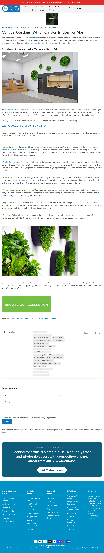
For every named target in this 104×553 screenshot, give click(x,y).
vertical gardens (31, 38)
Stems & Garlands (33, 510)
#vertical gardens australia (41, 375)
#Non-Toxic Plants (47, 360)
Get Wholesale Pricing (52, 470)
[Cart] (99, 8)
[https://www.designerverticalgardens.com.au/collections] (26, 304)
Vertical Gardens (8, 504)
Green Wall (6, 507)
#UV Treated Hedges (40, 366)
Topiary (29, 520)
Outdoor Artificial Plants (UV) (33, 499)
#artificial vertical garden (41, 343)
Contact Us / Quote (72, 497)
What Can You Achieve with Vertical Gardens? (24, 126)
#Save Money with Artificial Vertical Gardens (47, 363)
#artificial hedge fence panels (42, 340)
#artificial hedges (58, 340)
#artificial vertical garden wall (42, 349)
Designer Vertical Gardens (15, 110)
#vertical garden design (41, 372)
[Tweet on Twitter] (95, 333)
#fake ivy (36, 360)
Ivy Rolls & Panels (8, 521)
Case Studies (72, 513)
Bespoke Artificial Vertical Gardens (16, 150)
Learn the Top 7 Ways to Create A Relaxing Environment (34, 318)
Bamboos (50, 502)
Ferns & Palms (52, 512)
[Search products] (91, 8)
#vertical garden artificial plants (43, 369)
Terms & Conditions (71, 521)
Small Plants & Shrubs (32, 505)
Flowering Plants (33, 513)
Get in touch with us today (59, 283)
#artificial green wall (39, 332)
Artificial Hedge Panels (10, 514)
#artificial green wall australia (42, 335)
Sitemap (70, 529)
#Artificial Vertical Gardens (41, 352)
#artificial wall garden (40, 355)
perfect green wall (33, 180)
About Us (70, 517)
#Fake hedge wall (58, 357)
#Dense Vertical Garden (56, 355)
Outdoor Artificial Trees (53, 517)
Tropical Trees (52, 509)
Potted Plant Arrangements (32, 525)
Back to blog (9, 332)
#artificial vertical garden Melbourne (44, 346)
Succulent (30, 529)
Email (58, 396)
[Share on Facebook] (91, 333)
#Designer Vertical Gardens (42, 357)
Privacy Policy (72, 526)
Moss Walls (6, 518)
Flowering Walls (8, 511)
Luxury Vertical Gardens (8, 499)
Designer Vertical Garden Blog (17, 27)
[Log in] (95, 8)
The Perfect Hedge (10, 162)
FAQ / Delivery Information (72, 503)
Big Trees (50, 498)
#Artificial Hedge (58, 337)
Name (7, 396)
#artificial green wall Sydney (42, 337)
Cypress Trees (52, 505)
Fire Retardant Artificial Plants (73, 508)
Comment (8, 402)
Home (4, 27)
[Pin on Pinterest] (100, 333)
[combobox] (81, 8)
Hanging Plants (32, 517)
